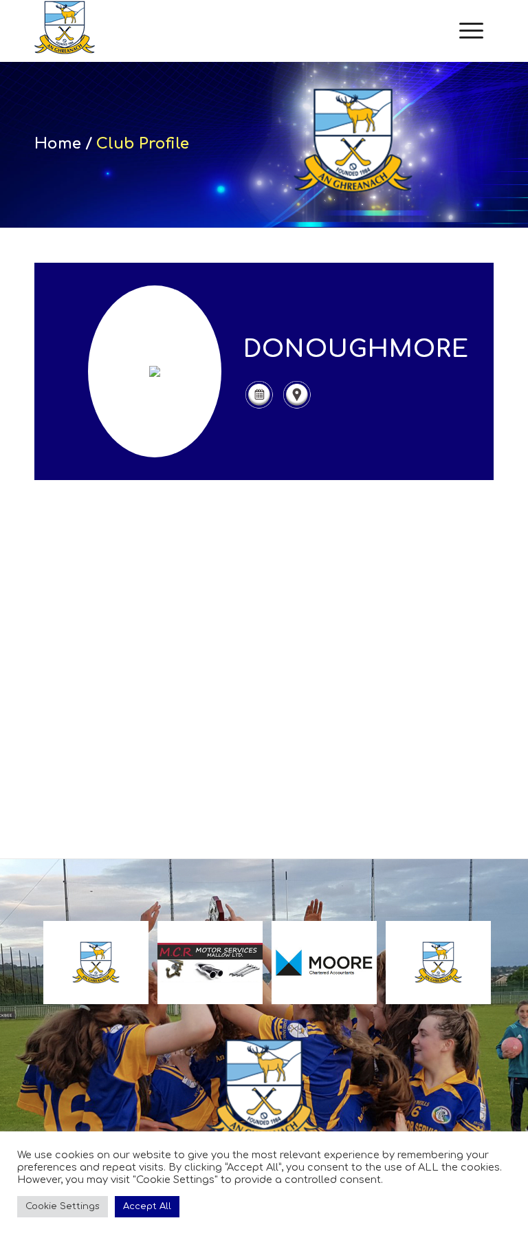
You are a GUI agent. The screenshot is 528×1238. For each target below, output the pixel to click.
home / (65, 143)
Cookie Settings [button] (62, 1206)
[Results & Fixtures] (258, 407)
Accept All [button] (147, 1206)
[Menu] (471, 31)
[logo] (64, 31)
